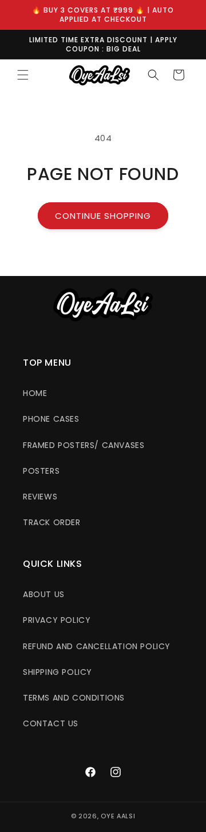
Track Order (52, 522)
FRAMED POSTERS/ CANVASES (83, 445)
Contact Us (50, 723)
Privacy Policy (56, 620)
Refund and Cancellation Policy (97, 646)
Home (35, 393)
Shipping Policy (57, 672)
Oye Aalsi (118, 816)
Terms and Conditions (74, 697)
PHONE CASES (51, 419)
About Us (44, 594)
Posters (41, 471)
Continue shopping (103, 216)
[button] (22, 74)
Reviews (40, 496)
